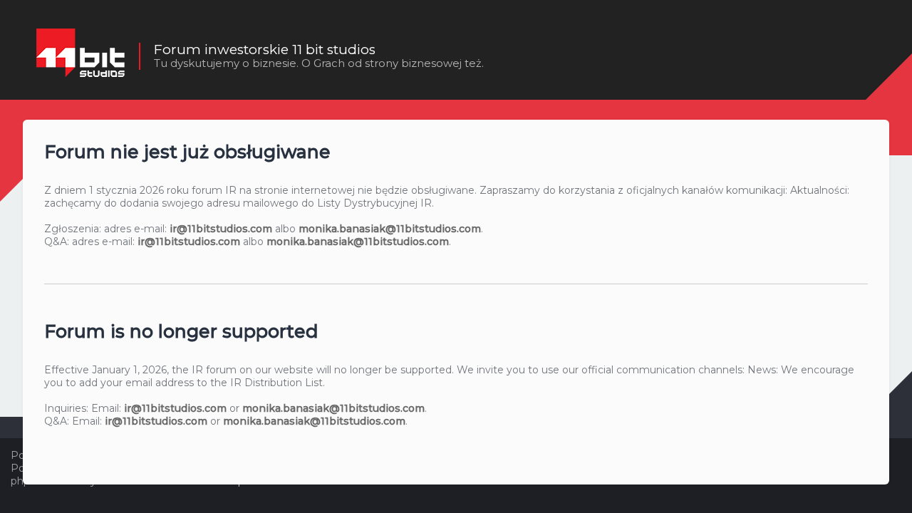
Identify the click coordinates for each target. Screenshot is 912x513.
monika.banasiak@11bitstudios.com (390, 228)
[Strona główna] (80, 56)
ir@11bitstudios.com (221, 228)
